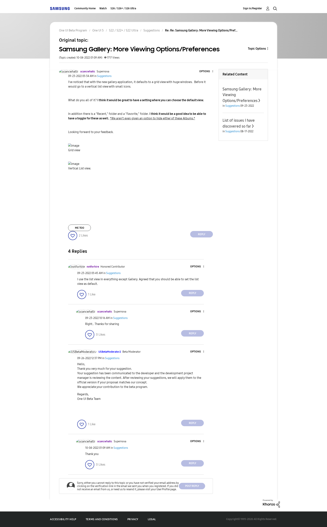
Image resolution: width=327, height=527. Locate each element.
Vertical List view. (79, 168)
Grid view (74, 150)
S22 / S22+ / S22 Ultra (123, 30)
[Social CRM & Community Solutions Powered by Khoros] (271, 503)
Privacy (132, 519)
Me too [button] (79, 227)
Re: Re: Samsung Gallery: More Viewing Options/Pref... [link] (201, 30)
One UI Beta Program (73, 30)
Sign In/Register (252, 8)
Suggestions (151, 30)
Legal (152, 519)
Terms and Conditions (102, 519)
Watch (103, 8)
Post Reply (192, 486)
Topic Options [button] (257, 48)
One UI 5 (98, 30)
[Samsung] (60, 8)
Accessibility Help (63, 519)
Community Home (85, 8)
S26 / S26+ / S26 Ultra (123, 8)
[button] (206, 71)
